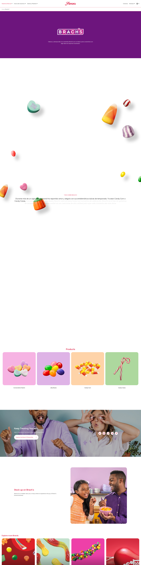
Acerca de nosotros (19, 3)
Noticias (131, 3)
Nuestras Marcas (6, 3)
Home (3, 9)
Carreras (125, 3)
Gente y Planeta (31, 3)
